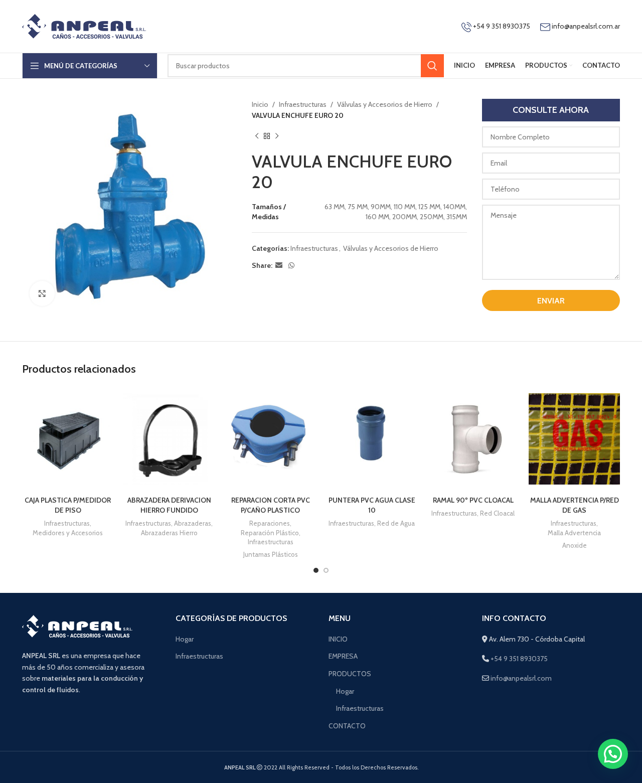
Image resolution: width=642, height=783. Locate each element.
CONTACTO (347, 725)
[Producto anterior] (257, 136)
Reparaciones (269, 523)
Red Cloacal (497, 513)
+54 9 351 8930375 (500, 26)
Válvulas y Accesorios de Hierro (384, 104)
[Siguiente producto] (277, 136)
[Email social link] (278, 265)
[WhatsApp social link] (291, 265)
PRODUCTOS (350, 673)
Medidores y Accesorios (68, 533)
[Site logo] (84, 25)
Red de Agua (396, 523)
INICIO (338, 639)
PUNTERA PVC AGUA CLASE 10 (372, 505)
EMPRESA (343, 656)
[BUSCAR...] (432, 65)
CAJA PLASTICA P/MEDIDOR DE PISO (68, 505)
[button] (613, 754)
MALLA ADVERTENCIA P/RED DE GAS (574, 505)
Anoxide (574, 545)
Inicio (260, 104)
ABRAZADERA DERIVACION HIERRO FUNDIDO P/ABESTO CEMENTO (169, 510)
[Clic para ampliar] (42, 293)
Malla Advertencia (574, 533)
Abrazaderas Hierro (169, 533)
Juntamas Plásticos (270, 554)
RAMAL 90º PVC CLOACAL (473, 500)
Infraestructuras (303, 104)
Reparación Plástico (270, 533)
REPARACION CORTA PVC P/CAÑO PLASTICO (270, 505)
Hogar (185, 639)
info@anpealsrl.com (521, 678)
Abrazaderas (192, 523)
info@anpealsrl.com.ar (586, 26)
